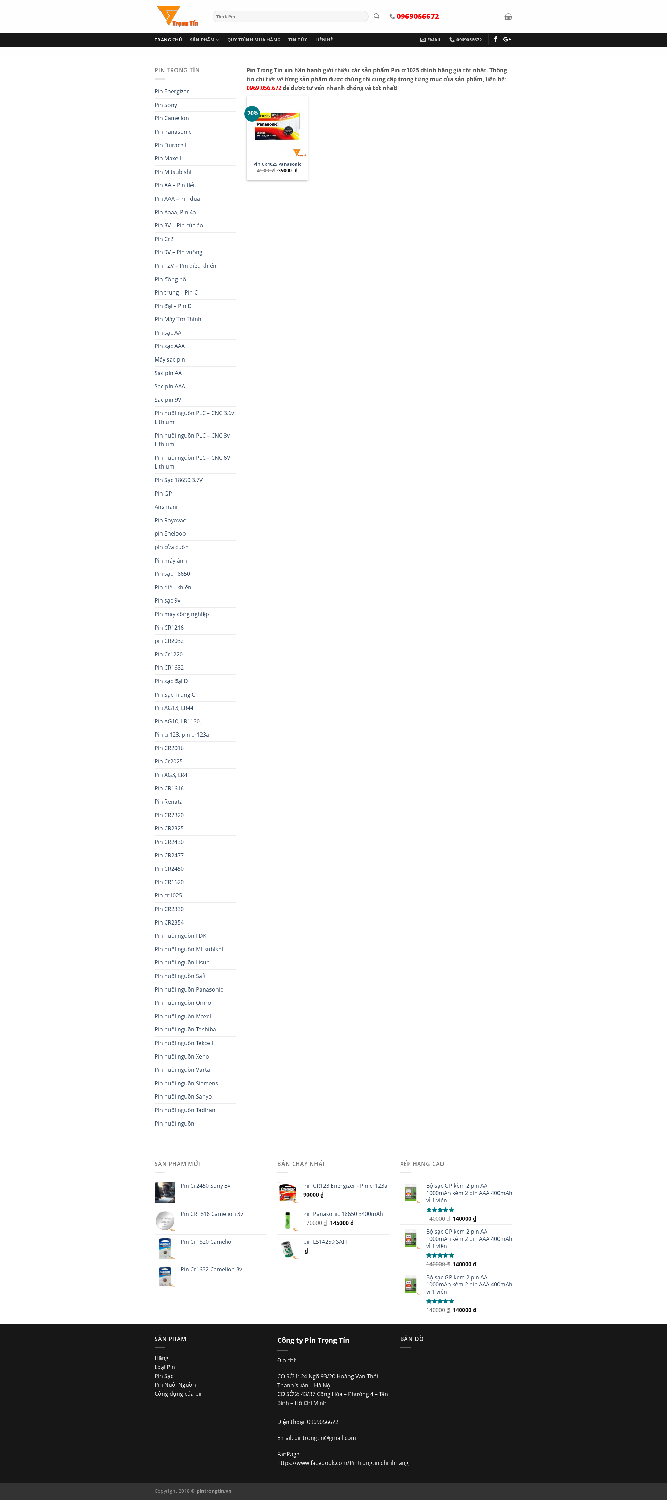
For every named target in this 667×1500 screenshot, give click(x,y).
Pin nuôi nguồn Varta (182, 1070)
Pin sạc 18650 (172, 574)
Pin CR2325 (169, 828)
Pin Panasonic (173, 131)
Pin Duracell (170, 145)
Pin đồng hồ (170, 279)
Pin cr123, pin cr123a (182, 734)
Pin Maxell (168, 158)
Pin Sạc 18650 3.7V (179, 480)
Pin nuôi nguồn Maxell (184, 1016)
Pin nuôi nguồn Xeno (182, 1056)
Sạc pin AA (168, 373)
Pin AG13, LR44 (174, 708)
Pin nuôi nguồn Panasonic (189, 989)
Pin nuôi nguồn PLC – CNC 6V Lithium (192, 462)
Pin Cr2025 (169, 761)
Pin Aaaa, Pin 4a (175, 212)
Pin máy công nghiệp (182, 614)
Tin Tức (298, 39)
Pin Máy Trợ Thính (178, 319)
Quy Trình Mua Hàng (254, 39)
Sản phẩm (202, 39)
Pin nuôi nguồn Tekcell (184, 1043)
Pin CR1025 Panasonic (277, 164)
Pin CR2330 (169, 909)
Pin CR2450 (169, 868)
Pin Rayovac (170, 520)
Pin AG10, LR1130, (178, 721)
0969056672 (322, 1422)
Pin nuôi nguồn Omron (185, 1002)
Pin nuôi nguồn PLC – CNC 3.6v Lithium (194, 417)
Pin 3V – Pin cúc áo (179, 225)
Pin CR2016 (169, 748)
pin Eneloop (170, 533)
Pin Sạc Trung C (175, 694)
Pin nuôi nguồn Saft (180, 976)
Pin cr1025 (168, 895)
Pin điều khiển (173, 587)
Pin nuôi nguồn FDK (180, 935)
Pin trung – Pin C (176, 292)
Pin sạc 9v (167, 600)
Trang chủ (168, 39)
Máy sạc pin (170, 359)
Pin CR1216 (169, 627)
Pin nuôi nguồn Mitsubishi (189, 949)
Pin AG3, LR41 (172, 775)
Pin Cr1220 (169, 654)
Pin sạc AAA (170, 346)
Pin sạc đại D (171, 681)
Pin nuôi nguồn (175, 1123)
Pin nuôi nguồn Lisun (182, 962)
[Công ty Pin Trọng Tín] (178, 16)
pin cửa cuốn (172, 547)
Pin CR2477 (169, 855)
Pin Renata (169, 801)
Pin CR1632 (169, 667)
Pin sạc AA (168, 333)
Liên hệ (324, 39)
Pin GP (163, 493)
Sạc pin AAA (170, 386)
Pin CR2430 (169, 842)
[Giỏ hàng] (508, 16)
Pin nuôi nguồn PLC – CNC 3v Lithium (192, 440)
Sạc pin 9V (168, 400)
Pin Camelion (172, 118)
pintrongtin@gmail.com (325, 1438)
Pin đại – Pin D (173, 306)
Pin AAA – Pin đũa (177, 198)
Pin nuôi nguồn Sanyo (183, 1096)
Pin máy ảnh (171, 560)
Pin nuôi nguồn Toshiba (185, 1029)
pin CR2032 (169, 641)
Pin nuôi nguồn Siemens (186, 1083)
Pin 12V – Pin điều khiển (185, 266)
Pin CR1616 (169, 788)
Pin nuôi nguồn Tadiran (185, 1110)
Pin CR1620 (169, 882)
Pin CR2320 (169, 815)
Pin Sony (166, 105)
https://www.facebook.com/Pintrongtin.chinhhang (343, 1463)
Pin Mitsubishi (173, 172)
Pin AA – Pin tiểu (176, 185)
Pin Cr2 (164, 239)
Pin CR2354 (169, 922)
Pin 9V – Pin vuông (179, 252)
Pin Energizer (172, 91)
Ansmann (167, 507)
